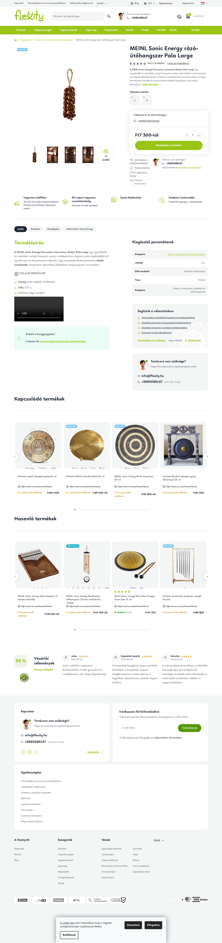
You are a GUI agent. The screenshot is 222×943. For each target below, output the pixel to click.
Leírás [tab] (21, 229)
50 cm (75, 468)
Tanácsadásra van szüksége (151, 340)
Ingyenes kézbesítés (31, 804)
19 (99, 588)
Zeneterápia (108, 854)
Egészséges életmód (111, 849)
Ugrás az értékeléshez (178, 63)
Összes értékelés (43, 669)
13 (78, 588)
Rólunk (17, 854)
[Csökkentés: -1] (187, 135)
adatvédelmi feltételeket (168, 738)
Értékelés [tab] (35, 229)
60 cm (84, 468)
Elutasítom (133, 925)
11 (73, 588)
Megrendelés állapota (32, 821)
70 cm (93, 468)
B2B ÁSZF (26, 798)
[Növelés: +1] (198, 135)
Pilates (136, 860)
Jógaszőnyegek (65, 854)
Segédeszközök (65, 860)
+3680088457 (139, 18)
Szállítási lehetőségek (149, 121)
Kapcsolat (18, 3)
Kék (141, 588)
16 (94, 588)
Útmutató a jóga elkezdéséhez (156, 333)
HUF (150, 3)
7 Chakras (42, 468)
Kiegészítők (63, 872)
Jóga (135, 854)
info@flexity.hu (152, 376)
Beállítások (69, 935)
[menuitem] (23, 30)
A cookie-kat (67, 923)
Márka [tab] (79, 229)
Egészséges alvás (141, 872)
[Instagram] (29, 752)
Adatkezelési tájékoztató (81, 3)
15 (89, 588)
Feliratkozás (189, 728)
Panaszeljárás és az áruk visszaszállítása (46, 3)
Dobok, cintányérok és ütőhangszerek (186, 254)
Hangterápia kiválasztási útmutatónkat (63, 341)
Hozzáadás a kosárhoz (169, 145)
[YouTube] (36, 752)
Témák (61, 883)
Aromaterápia (109, 872)
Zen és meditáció (141, 866)
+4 (105, 158)
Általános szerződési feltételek (36, 793)
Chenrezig (29, 468)
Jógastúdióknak (110, 860)
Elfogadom (153, 925)
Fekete (133, 588)
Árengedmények (66, 877)
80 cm (102, 468)
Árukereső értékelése (31, 816)
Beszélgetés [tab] (53, 229)
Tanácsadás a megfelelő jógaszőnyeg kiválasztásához (168, 318)
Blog (137, 3)
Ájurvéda (137, 849)
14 (83, 588)
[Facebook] (23, 752)
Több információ (150, 84)
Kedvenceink (108, 877)
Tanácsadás (27, 810)
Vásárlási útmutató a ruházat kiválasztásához (164, 328)
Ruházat (62, 849)
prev (14, 457)
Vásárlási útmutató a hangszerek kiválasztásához (166, 323)
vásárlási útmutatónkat (189, 167)
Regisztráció (188, 3)
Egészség (62, 866)
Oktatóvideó (194, 340)
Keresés (109, 16)
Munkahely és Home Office (115, 866)
